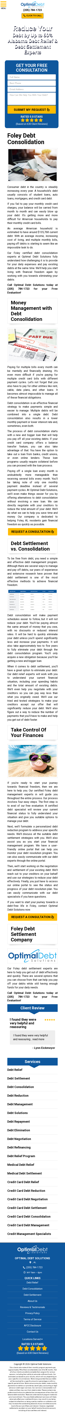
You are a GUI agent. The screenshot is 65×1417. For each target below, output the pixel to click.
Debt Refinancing (19, 1147)
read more (38, 1039)
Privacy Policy (32, 1313)
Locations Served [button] (31, 1339)
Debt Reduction (17, 1095)
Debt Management (20, 1104)
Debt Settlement (18, 1078)
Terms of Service (33, 1319)
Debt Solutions (17, 1113)
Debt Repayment (18, 1121)
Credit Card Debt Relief (23, 1182)
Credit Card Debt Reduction (26, 1190)
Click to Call (34, 15)
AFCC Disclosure (32, 1325)
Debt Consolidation (20, 1087)
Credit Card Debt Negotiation (27, 1199)
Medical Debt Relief (20, 1164)
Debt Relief (14, 1069)
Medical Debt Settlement (24, 1173)
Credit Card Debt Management (28, 1225)
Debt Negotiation (19, 1139)
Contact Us (32, 1331)
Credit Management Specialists (29, 1234)
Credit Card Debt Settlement (27, 1208)
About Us (32, 1301)
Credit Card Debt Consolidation (28, 1216)
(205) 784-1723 (32, 10)
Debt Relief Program (21, 1156)
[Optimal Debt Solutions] (32, 1250)
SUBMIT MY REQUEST (30, 109)
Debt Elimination (18, 1130)
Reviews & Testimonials (32, 1307)
